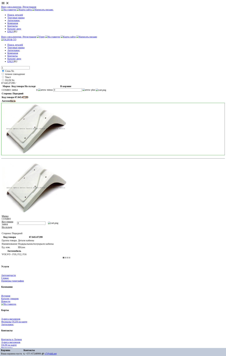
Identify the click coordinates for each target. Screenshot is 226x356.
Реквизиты (7, 347)
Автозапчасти (8, 275)
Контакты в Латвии (11, 339)
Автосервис (13, 20)
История (5, 295)
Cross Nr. (9, 71)
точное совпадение (15, 74)
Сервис (5, 278)
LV (12, 31)
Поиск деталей (15, 15)
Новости (5, 301)
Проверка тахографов (12, 281)
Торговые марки (16, 17)
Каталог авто (14, 28)
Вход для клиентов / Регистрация (18, 7)
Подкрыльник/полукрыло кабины (34, 83)
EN (9, 31)
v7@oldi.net (51, 353)
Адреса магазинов (10, 319)
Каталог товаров (10, 298)
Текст (8, 77)
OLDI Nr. (10, 80)
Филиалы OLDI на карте (14, 321)
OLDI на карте (9, 345)
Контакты (12, 26)
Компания (12, 23)
